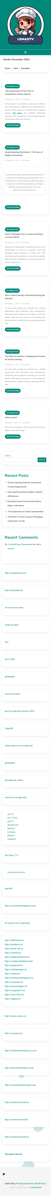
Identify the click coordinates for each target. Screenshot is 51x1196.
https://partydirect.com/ (15, 573)
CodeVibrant (35, 1187)
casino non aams (12, 694)
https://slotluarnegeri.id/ (16, 969)
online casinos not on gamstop (19, 745)
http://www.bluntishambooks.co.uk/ (21, 1050)
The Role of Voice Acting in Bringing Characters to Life (25, 518)
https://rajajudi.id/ (13, 999)
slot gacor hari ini (13, 1154)
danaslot (11, 828)
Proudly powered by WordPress (31, 1183)
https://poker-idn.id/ (14, 948)
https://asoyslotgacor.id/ (16, 986)
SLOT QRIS (10, 659)
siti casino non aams (14, 607)
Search (8, 455)
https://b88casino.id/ (14, 940)
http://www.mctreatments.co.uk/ (19, 1068)
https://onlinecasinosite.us (17, 1102)
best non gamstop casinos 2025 (19, 711)
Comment (26, 99)
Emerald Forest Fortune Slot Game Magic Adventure (24, 503)
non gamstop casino (14, 780)
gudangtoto (10, 676)
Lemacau (11, 832)
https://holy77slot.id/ (14, 994)
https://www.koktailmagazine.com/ (20, 906)
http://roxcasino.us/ (14, 1033)
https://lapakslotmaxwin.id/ (17, 957)
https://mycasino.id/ (14, 982)
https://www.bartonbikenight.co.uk (20, 1085)
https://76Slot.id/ (12, 973)
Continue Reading (12, 125)
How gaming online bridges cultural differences (25, 494)
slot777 (10, 814)
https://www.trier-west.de (16, 1119)
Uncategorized (12, 86)
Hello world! (11, 417)
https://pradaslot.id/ (14, 944)
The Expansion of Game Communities (26, 511)
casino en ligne (11, 625)
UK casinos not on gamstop (17, 923)
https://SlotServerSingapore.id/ (19, 978)
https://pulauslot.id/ (14, 965)
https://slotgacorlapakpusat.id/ (19, 961)
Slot (6, 642)
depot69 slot (12, 825)
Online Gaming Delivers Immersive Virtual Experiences (24, 484)
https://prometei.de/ (14, 590)
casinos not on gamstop (16, 797)
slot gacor (17, 113)
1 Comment (26, 423)
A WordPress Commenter (20, 544)
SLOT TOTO (12, 818)
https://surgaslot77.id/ (15, 990)
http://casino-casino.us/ (16, 1016)
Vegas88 (9, 728)
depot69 (8, 888)
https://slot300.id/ (13, 953)
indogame (11, 839)
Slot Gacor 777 (11, 855)
